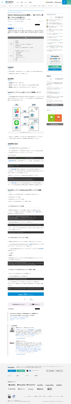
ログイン (55, 69)
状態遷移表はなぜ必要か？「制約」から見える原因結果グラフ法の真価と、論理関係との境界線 (55, 97)
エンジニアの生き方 (33, 5)
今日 (50, 17)
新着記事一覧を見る (54, 104)
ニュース (17, 2)
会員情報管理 (36, 396)
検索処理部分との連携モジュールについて (22, 50)
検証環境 (17, 42)
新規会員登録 (55, 66)
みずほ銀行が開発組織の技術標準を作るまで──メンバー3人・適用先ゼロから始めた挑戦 (55, 23)
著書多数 (35, 351)
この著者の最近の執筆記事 (20, 338)
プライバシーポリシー (56, 396)
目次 (26, 37)
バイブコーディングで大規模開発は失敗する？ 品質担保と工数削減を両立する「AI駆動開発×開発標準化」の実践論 (55, 83)
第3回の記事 (13, 169)
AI (12, 5)
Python (39, 5)
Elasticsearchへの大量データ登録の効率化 (17, 318)
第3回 (37, 211)
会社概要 (44, 396)
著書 (22, 334)
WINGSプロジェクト (20, 329)
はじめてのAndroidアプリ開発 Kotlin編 (25, 351)
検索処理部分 (18, 54)
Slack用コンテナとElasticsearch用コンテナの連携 (24, 47)
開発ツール (44, 5)
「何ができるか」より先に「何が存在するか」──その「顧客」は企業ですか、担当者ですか (55, 88)
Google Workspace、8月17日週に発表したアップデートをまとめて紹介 (55, 20)
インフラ (26, 5)
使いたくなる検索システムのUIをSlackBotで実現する (19, 317)
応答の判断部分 (19, 52)
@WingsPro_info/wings (20, 335)
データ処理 (10, 24)
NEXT (31, 299)
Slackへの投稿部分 (19, 55)
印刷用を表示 (11, 308)
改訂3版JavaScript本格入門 (23, 349)
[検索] (10, 6)
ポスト (38, 24)
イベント (25, 2)
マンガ (56, 5)
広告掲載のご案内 (59, 370)
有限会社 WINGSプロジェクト (33, 329)
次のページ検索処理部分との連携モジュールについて (25, 294)
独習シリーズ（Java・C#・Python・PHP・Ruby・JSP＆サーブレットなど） (28, 347)
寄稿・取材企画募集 (50, 370)
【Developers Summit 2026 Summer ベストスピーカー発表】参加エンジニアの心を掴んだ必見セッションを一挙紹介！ (55, 46)
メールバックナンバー (55, 63)
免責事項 (40, 396)
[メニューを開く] (2, 2)
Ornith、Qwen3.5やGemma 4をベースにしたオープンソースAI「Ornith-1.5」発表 (55, 40)
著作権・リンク (30, 396)
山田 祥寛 (20, 21)
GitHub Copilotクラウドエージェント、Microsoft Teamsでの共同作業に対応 (55, 27)
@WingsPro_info (33, 334)
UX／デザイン (50, 5)
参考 (16, 60)
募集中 (30, 332)
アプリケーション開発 (19, 5)
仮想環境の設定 (18, 45)
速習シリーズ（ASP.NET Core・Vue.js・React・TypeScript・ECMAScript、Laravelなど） (28, 348)
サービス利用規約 (49, 396)
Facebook (33, 335)
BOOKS (30, 2)
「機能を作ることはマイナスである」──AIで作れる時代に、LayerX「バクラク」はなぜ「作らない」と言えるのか (55, 30)
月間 (59, 17)
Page (11, 55)
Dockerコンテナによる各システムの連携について (24, 44)
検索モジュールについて (20, 57)
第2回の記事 (11, 160)
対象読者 (17, 41)
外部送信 (62, 396)
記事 (21, 2)
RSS (28, 334)
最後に (16, 59)
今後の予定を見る (55, 124)
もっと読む (11, 319)
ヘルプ (26, 396)
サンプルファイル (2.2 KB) (18, 28)
